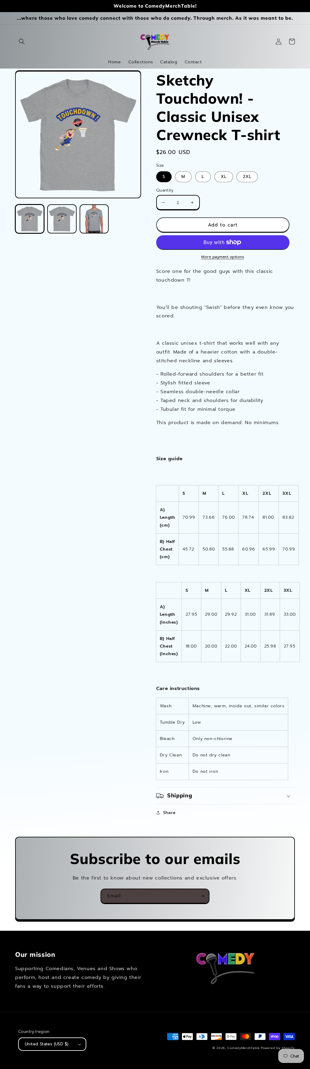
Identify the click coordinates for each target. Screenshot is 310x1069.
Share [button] (169, 812)
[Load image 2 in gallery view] (61, 218)
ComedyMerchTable (243, 1048)
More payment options (222, 257)
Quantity (164, 190)
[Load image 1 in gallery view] (29, 218)
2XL (247, 176)
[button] (21, 41)
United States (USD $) (46, 1044)
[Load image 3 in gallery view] (94, 218)
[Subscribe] (202, 896)
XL (224, 176)
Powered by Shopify (278, 1048)
